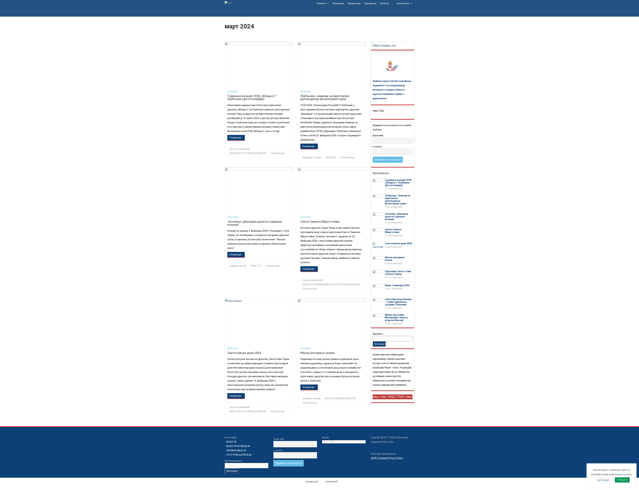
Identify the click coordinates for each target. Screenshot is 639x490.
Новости (321, 3)
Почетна (384, 3)
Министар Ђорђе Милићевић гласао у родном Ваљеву (396, 318)
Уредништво (354, 3)
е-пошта (377, 146)
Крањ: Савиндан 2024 (397, 285)
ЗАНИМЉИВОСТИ (324, 284)
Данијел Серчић (311, 398)
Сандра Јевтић (238, 266)
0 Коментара (277, 153)
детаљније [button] (603, 480)
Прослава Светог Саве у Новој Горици (398, 272)
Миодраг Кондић (312, 157)
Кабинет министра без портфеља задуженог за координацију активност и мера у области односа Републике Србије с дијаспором (392, 90)
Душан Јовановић (240, 149)
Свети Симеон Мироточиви (319, 221)
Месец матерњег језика (317, 353)
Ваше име (378, 135)
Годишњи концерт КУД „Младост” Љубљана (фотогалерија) (252, 97)
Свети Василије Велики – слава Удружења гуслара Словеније (398, 302)
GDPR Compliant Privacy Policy (387, 458)
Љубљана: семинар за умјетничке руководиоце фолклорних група (324, 97)
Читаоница (338, 3)
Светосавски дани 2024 (244, 353)
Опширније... (236, 137)
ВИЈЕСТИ (235, 153)
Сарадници (370, 3)
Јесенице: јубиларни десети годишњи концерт (254, 223)
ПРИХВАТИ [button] (622, 480)
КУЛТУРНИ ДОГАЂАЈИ (253, 153)
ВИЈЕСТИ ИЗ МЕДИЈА (238, 446)
